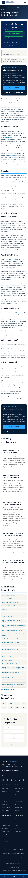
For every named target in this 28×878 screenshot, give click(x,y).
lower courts (12, 107)
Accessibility (7, 857)
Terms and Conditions (14, 867)
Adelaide (9, 727)
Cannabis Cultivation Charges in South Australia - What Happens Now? (13, 676)
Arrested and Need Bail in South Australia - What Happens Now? (13, 634)
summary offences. (12, 155)
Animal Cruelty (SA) (7, 616)
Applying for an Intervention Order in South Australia (12, 621)
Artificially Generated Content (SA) (10, 638)
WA (24, 707)
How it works (7, 849)
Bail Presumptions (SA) (7, 660)
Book (23, 876)
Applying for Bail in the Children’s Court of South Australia (13, 626)
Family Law (4, 794)
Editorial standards (7, 853)
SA (11, 7)
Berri (9, 731)
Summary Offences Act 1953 (11, 313)
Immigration (4, 801)
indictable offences (13, 103)
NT (17, 703)
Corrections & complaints (19, 853)
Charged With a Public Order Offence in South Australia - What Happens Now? (13, 685)
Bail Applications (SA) (7, 653)
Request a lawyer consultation (14, 92)
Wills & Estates (5, 810)
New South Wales (19, 788)
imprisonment (5, 249)
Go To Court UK (19, 822)
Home (2, 7)
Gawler (19, 727)
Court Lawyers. (5, 401)
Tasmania (17, 810)
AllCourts (17, 825)
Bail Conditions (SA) (7, 656)
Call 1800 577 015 (14, 88)
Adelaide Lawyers (6, 838)
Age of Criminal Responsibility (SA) (10, 602)
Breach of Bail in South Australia (9, 663)
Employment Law (6, 807)
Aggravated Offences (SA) (8, 606)
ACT (4, 703)
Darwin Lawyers (5, 831)
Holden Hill (19, 740)
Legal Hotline (18, 831)
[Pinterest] (11, 780)
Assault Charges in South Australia (10, 642)
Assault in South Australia (8, 646)
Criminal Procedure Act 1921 (14, 259)
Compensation (5, 804)
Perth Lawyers (5, 828)
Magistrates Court (11, 137)
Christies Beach (8, 736)
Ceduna (19, 731)
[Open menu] (24, 2)
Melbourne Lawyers (6, 822)
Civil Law (4, 798)
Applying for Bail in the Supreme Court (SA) (12, 630)
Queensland (18, 794)
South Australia (18, 807)
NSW (11, 703)
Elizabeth (8, 740)
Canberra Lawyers (6, 834)
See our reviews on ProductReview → (9, 45)
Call (14, 876)
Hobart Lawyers (5, 841)
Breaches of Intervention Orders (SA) (11, 672)
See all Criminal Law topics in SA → (11, 689)
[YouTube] (19, 780)
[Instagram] (7, 780)
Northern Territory (19, 801)
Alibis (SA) (4, 609)
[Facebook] (3, 780)
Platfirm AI (17, 828)
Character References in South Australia (11, 681)
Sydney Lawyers (5, 819)
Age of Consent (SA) (7, 598)
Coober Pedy (19, 736)
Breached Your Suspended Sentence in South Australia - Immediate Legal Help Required (13, 668)
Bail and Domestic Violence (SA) (10, 649)
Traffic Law (4, 791)
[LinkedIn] (23, 780)
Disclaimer (20, 863)
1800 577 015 (6, 775)
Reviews (21, 849)
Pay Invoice (8, 863)
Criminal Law (7, 7)
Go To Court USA (19, 819)
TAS (11, 707)
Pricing (15, 849)
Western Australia (19, 798)
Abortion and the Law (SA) (8, 595)
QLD (24, 703)
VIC (17, 707)
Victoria (17, 791)
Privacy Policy (14, 863)
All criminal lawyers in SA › (10, 744)
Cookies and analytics (18, 857)
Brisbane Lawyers (6, 825)
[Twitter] (15, 780)
